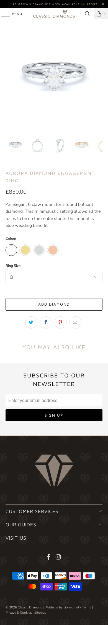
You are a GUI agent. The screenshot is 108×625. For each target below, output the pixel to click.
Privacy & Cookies (19, 612)
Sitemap (40, 612)
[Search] (87, 13)
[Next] (98, 77)
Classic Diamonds (31, 607)
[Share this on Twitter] (31, 322)
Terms (86, 607)
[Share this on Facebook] (46, 322)
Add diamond (54, 304)
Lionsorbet (71, 607)
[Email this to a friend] (75, 322)
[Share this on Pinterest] (61, 322)
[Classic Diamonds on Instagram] (59, 558)
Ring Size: (13, 265)
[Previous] (9, 77)
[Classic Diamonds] (54, 13)
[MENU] (3, 13)
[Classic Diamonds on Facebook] (49, 558)
